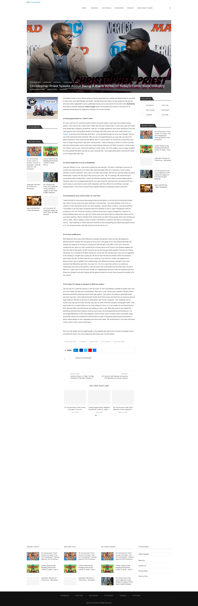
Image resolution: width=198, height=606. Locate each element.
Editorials (107, 8)
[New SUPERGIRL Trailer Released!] (146, 188)
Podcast (130, 8)
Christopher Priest (70, 341)
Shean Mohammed (38, 89)
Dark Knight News (145, 8)
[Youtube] (167, 8)
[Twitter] (158, 8)
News (84, 8)
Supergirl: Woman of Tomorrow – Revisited (163, 159)
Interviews (119, 8)
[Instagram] (160, 8)
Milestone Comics (119, 341)
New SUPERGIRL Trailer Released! (161, 186)
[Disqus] (99, 447)
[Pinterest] (162, 8)
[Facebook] (156, 8)
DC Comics (83, 341)
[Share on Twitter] (85, 350)
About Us (141, 560)
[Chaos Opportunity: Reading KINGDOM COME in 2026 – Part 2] (99, 397)
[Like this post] (76, 350)
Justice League (105, 341)
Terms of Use (143, 576)
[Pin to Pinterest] (90, 350)
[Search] (170, 8)
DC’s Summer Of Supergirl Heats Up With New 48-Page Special (50, 211)
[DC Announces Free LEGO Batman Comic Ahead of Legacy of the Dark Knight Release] (123, 397)
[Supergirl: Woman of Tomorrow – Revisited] (146, 161)
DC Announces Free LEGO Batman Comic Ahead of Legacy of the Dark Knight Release (162, 175)
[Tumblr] (164, 8)
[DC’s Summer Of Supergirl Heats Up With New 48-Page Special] (50, 201)
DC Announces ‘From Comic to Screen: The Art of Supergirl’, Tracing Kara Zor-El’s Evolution (163, 135)
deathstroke (94, 341)
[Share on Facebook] (81, 350)
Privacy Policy (143, 571)
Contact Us (142, 566)
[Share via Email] (94, 350)
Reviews (94, 8)
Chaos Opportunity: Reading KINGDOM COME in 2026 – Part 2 (162, 149)
